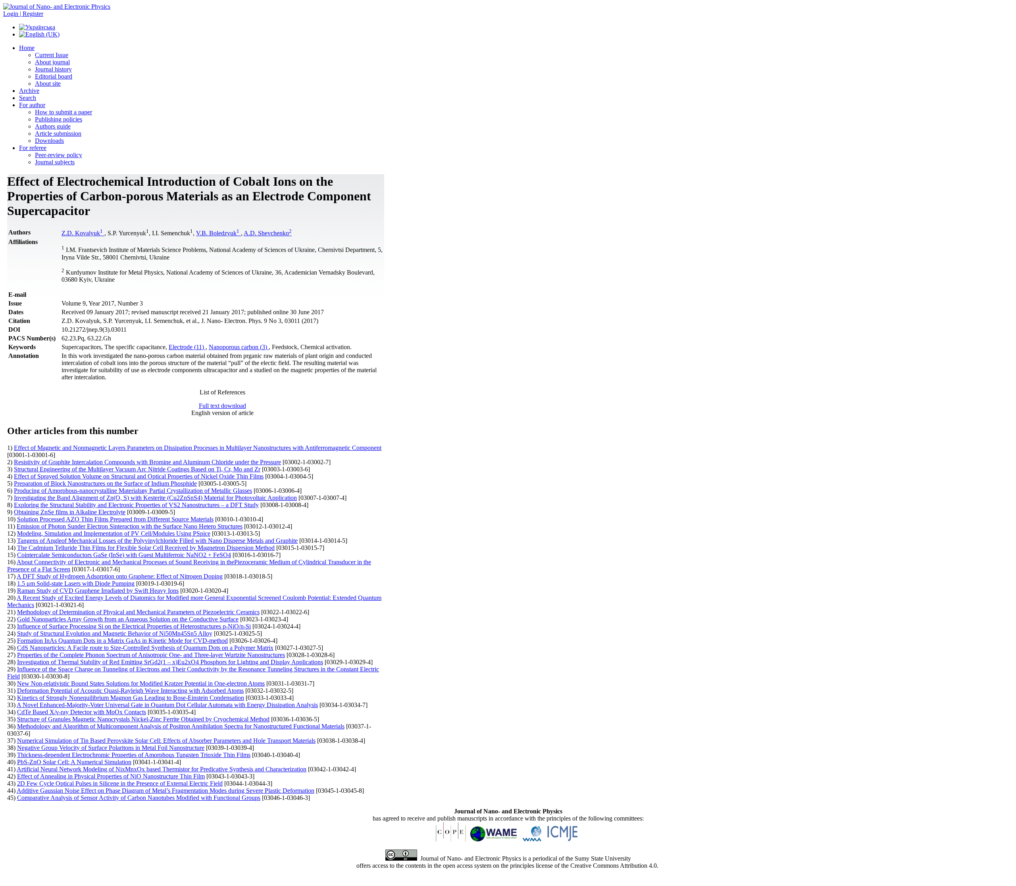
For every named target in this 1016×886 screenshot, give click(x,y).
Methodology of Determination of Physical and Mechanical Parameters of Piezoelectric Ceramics (138, 612)
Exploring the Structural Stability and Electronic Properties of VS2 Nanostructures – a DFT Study (136, 505)
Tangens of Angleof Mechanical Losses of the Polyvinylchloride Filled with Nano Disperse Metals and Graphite (157, 540)
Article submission (58, 133)
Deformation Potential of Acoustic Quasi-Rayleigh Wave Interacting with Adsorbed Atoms (130, 690)
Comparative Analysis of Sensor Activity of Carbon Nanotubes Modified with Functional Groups (138, 797)
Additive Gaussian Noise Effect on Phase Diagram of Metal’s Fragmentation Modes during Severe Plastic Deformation (165, 790)
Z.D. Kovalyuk (82, 233)
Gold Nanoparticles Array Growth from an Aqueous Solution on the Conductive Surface (128, 619)
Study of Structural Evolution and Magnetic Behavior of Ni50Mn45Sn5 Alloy (114, 633)
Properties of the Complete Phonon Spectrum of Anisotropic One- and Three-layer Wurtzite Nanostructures (151, 655)
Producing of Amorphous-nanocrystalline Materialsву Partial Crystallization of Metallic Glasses (133, 490)
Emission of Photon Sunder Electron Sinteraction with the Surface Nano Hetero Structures (129, 526)
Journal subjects (55, 162)
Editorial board (53, 76)
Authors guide (53, 126)
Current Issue (51, 55)
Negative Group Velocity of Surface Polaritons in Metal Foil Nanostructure (110, 747)
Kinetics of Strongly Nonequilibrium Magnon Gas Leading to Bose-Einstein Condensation (130, 697)
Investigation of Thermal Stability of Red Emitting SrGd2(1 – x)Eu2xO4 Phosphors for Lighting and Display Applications (170, 662)
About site (48, 83)
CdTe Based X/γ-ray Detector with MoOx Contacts (81, 712)
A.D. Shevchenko (268, 233)
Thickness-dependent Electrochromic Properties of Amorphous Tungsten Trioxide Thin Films (133, 754)
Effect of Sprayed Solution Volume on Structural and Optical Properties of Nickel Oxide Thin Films (139, 476)
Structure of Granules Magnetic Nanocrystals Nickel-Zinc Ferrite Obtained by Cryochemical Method (143, 719)
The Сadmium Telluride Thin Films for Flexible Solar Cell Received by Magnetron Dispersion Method (146, 547)
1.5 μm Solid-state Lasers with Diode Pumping (76, 583)
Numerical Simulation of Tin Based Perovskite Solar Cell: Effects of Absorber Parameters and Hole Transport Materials (166, 740)
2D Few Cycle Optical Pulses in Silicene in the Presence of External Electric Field (120, 783)
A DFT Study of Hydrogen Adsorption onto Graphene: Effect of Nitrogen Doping (120, 576)
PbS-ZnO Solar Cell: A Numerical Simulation (74, 762)
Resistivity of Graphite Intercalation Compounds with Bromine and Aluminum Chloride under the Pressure (147, 462)
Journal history (53, 69)
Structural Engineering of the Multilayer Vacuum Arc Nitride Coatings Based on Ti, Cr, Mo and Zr (137, 469)
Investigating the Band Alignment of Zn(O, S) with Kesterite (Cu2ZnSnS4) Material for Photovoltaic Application (155, 497)
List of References (222, 392)
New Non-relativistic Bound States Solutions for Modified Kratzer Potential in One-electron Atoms (141, 683)
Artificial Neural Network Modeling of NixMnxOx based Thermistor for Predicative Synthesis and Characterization (161, 769)
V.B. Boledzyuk (217, 233)
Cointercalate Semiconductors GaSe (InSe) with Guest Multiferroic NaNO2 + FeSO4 (124, 555)
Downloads (49, 140)
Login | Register (23, 13)
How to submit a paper (63, 112)
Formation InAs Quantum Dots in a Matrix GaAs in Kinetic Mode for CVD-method (122, 640)
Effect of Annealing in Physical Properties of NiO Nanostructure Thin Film (111, 776)
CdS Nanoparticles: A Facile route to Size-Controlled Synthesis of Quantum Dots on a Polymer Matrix (145, 647)
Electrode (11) (187, 347)
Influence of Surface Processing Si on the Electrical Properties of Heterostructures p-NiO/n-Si (134, 626)
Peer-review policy (58, 155)
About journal (52, 62)
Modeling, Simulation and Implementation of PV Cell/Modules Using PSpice (113, 533)
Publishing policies (58, 119)
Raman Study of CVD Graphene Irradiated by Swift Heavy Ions (98, 590)
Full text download (222, 405)
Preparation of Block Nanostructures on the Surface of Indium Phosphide (105, 483)
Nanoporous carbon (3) (239, 347)
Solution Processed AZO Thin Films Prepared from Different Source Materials (115, 519)
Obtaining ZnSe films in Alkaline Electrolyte (69, 512)
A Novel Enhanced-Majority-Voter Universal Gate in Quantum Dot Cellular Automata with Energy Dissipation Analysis (167, 704)
